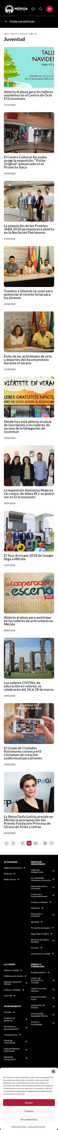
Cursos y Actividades (36, 1023)
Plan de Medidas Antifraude (12, 1049)
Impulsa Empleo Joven (38, 998)
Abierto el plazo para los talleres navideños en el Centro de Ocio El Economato (28, 95)
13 (45, 843)
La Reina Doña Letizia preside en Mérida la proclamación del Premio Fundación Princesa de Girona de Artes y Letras (28, 822)
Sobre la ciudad (11, 970)
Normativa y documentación (11, 1027)
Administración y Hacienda (39, 887)
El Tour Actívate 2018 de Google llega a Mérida (28, 557)
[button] (53, 1071)
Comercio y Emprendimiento (39, 895)
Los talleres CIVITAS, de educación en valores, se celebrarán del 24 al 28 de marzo (29, 686)
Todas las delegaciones (37, 871)
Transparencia (10, 1035)
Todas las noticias (21, 21)
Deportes (35, 908)
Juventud (23, 34)
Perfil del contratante (9, 1041)
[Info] (33, 9)
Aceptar (29, 1102)
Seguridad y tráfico (40, 934)
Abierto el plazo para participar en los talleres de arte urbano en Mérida (28, 620)
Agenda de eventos (13, 868)
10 (29, 843)
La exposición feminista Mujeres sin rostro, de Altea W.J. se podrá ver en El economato (29, 493)
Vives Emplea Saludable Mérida (39, 1014)
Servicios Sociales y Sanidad (40, 941)
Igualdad (35, 922)
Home (6, 34)
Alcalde (7, 1012)
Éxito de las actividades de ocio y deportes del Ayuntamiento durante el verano (28, 359)
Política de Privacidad (36, 1126)
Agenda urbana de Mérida (12, 983)
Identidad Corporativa (10, 1058)
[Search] (40, 9)
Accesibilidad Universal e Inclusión (41, 879)
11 (35, 843)
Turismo (35, 948)
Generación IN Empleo (38, 1006)
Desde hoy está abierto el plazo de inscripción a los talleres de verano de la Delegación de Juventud (28, 427)
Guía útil (8, 996)
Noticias (14, 34)
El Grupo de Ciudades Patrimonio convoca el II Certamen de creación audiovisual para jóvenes (23, 753)
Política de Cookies (18, 1126)
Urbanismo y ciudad (40, 953)
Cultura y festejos (12, 990)
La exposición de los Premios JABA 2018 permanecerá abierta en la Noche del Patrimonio (29, 229)
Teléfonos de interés (13, 976)
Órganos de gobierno (9, 1019)
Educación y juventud (37, 915)
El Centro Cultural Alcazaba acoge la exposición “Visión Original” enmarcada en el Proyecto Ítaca (25, 162)
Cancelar (29, 1111)
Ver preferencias (29, 1119)
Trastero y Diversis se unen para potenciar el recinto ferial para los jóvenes (28, 294)
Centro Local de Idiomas (38, 989)
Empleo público (38, 972)
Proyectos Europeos (40, 928)
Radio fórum (10, 879)
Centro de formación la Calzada (37, 980)
